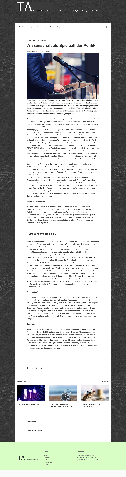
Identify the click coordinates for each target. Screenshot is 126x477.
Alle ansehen (105, 381)
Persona (47, 458)
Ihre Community (41, 27)
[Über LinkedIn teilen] (37, 368)
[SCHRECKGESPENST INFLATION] (95, 393)
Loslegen (30, 27)
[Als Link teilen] (42, 368)
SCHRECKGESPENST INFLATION (92, 405)
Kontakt (46, 464)
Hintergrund (48, 462)
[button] (107, 27)
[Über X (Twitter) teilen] (32, 368)
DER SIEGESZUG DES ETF (30, 404)
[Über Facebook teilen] (27, 368)
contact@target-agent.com (85, 455)
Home (46, 455)
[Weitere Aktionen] (98, 40)
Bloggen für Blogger (55, 27)
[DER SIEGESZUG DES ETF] (31, 393)
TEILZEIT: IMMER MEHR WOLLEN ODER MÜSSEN (62, 405)
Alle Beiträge (20, 27)
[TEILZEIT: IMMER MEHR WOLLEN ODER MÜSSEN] (63, 393)
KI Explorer (47, 460)
